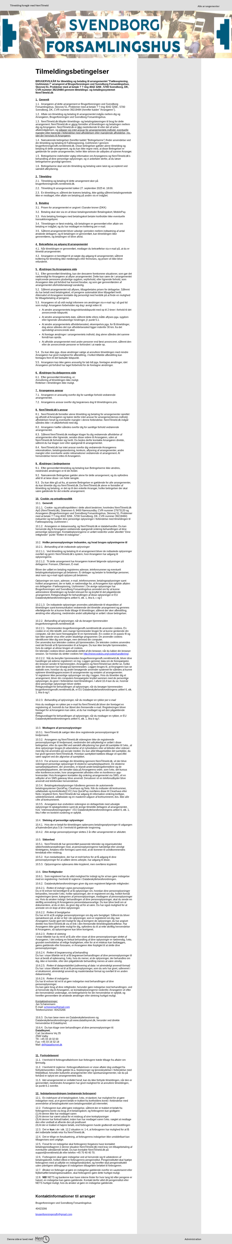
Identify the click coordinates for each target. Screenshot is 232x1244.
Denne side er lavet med (20, 1239)
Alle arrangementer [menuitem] (209, 6)
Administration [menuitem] (193, 1239)
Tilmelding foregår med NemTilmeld (30, 5)
